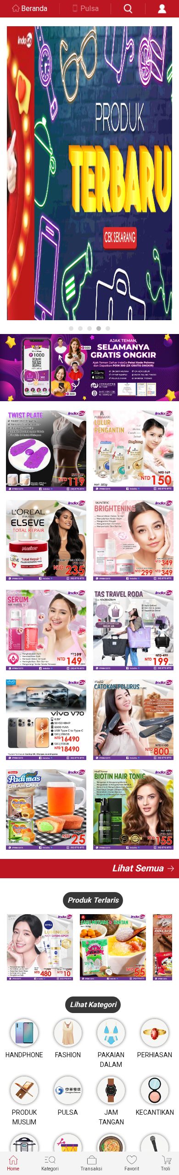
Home (13, 1168)
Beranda (34, 8)
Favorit (131, 1168)
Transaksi (91, 1168)
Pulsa (89, 8)
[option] (89, 173)
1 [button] (71, 328)
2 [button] (80, 328)
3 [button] (89, 328)
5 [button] (108, 328)
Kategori (50, 1168)
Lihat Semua (137, 868)
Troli (165, 1168)
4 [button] (98, 328)
